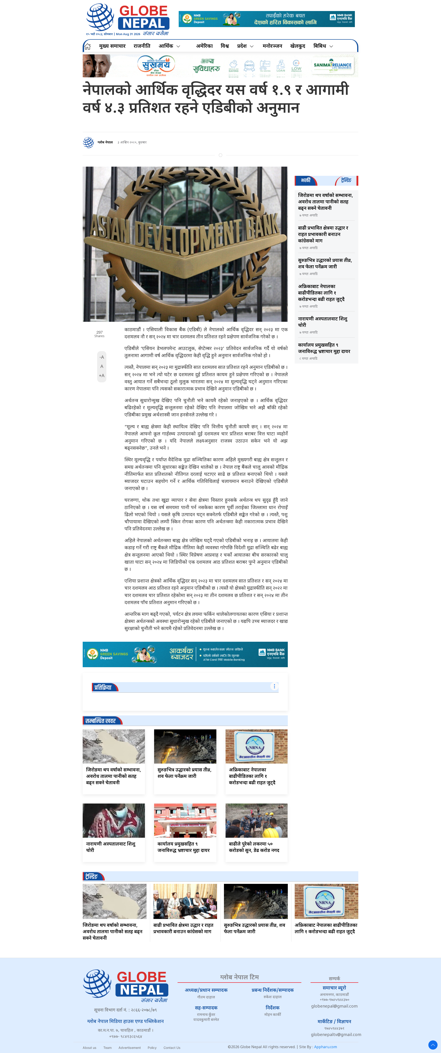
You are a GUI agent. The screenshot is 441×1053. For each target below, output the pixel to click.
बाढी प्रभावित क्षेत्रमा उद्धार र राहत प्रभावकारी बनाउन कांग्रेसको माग (323, 234)
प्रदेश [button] (242, 46)
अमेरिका (204, 46)
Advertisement (130, 1048)
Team (107, 1048)
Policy (152, 1048)
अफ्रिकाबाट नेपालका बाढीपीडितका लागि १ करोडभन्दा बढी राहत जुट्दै (252, 776)
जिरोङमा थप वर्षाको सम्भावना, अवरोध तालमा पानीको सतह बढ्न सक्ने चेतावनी (113, 776)
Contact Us (172, 1048)
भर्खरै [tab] (305, 180)
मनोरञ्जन (272, 46)
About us (89, 1048)
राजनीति (142, 46)
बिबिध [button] (320, 46)
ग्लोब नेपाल (105, 142)
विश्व (225, 46)
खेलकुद (297, 46)
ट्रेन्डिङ (91, 877)
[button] (433, 1045)
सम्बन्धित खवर (100, 721)
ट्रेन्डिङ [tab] (346, 180)
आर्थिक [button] (166, 46)
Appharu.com (325, 1047)
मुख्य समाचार (112, 46)
